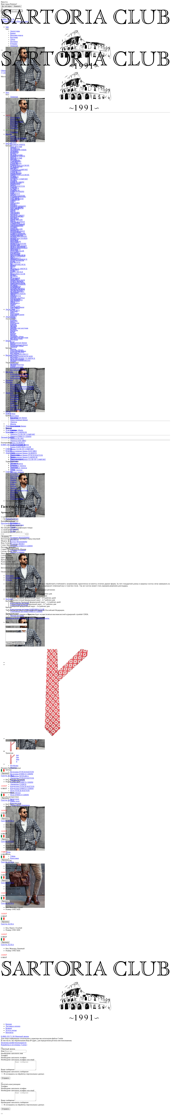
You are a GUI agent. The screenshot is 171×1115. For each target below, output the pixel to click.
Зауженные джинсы (18, 466)
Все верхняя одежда (18, 370)
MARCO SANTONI (18, 234)
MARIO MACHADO (18, 236)
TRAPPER (14, 293)
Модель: (4, 541)
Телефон (4, 1055)
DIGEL (13, 176)
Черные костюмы (17, 616)
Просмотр (5, 773)
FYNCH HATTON (17, 186)
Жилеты (13, 407)
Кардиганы (14, 399)
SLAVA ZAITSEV (17, 282)
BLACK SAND (16, 155)
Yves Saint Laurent (17, 307)
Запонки (13, 326)
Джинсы (13, 422)
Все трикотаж (15, 409)
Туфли (12, 856)
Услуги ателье (11, 430)
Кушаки (13, 320)
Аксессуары (15, 31)
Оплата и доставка (13, 578)
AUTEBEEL (15, 149)
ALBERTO (14, 140)
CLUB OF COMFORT (19, 179)
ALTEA (13, 142)
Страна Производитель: (10, 549)
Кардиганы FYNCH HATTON (22, 786)
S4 (11, 268)
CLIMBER (14, 167)
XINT (12, 305)
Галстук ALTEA (7, 776)
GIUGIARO (15, 203)
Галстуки (14, 311)
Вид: (3, 543)
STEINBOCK (15, 286)
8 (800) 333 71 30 (8, 445)
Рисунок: (5, 547)
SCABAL (14, 276)
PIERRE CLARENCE (18, 259)
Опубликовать (19, 643)
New (7, 130)
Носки (12, 334)
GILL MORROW (17, 199)
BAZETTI (14, 153)
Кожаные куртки (17, 368)
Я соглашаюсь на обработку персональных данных (23, 1074)
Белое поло (14, 799)
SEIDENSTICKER (17, 280)
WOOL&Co (15, 303)
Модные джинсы (17, 472)
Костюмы (14, 37)
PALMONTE (15, 262)
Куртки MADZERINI (18, 542)
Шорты (13, 424)
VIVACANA (15, 299)
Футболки (14, 766)
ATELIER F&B (16, 147)
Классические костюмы (19, 374)
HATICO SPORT (16, 207)
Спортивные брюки (18, 351)
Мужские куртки (17, 359)
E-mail (8, 627)
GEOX (13, 195)
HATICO (13, 205)
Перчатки (14, 330)
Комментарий (11, 631)
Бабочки (13, 316)
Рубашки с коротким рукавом (22, 389)
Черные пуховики (17, 552)
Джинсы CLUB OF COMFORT (22, 434)
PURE (12, 261)
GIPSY (13, 201)
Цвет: (3, 558)
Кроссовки (14, 858)
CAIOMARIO (15, 161)
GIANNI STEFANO (18, 197)
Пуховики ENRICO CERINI (21, 546)
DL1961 (13, 180)
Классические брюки (18, 418)
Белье (12, 332)
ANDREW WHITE (17, 145)
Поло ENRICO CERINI (19, 795)
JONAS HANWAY (17, 222)
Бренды (9, 134)
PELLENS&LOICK (18, 264)
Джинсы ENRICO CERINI (20, 436)
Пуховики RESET (17, 544)
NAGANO (14, 243)
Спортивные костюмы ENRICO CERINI (26, 611)
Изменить (17, 6)
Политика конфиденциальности (13, 1043)
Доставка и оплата (13, 426)
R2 (11, 263)
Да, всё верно (7, 6)
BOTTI (13, 157)
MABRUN (14, 230)
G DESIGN (14, 188)
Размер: (4, 562)
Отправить (5, 1078)
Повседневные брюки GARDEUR (23, 457)
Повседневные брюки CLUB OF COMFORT (28, 459)
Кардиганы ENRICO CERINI (22, 788)
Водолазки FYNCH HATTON (22, 772)
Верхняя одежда (16, 35)
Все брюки (14, 353)
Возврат (9, 428)
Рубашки (13, 44)
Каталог (9, 1024)
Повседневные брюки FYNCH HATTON (26, 455)
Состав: (4, 551)
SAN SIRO (14, 270)
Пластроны (14, 313)
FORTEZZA (15, 184)
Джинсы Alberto (16, 430)
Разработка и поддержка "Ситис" (14, 1045)
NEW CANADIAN (17, 247)
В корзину (5, 536)
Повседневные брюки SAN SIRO (23, 451)
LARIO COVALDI (17, 224)
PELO (12, 257)
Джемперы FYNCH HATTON (22, 778)
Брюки (13, 33)
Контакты (9, 432)
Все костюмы (15, 378)
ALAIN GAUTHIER (18, 138)
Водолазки (14, 395)
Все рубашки (15, 391)
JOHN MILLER (16, 220)
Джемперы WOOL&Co (19, 776)
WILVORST (15, 301)
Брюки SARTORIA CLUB (20, 447)
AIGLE (13, 136)
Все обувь (14, 418)
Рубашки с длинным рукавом (22, 387)
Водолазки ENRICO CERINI (21, 774)
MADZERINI (15, 232)
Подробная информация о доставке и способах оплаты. (28, 618)
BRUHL (13, 159)
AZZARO (14, 151)
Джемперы (14, 397)
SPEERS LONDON (18, 284)
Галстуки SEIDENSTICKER (21, 356)
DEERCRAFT (15, 174)
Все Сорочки (15, 384)
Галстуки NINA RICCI (19, 354)
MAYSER (14, 240)
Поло (12, 403)
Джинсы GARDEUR (18, 432)
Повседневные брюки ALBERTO (23, 453)
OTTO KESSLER (17, 251)
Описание (10, 576)
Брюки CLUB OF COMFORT (22, 449)
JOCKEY (14, 218)
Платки (13, 324)
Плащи (13, 361)
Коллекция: (5, 564)
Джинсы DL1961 (17, 439)
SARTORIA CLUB (17, 274)
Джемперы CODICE (18, 784)
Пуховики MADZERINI (19, 537)
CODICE (13, 172)
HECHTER (14, 209)
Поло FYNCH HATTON (20, 791)
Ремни (12, 322)
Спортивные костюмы (19, 376)
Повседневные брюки (19, 420)
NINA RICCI (15, 249)
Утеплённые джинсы (18, 468)
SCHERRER (15, 278)
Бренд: (4, 560)
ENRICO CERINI (17, 182)
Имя (7, 622)
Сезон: (4, 545)
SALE (8, 115)
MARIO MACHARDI (18, 238)
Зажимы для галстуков (19, 328)
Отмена (9, 643)
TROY (12, 295)
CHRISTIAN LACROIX (19, 165)
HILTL (13, 211)
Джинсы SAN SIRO (18, 441)
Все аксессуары (16, 339)
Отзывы (9, 580)
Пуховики (14, 364)
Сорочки (13, 401)
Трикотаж (14, 46)
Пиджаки (14, 42)
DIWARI (13, 178)
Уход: (3, 553)
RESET (13, 266)
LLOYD (13, 228)
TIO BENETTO (16, 291)
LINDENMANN (16, 226)
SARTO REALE (16, 272)
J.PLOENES (15, 213)
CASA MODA (16, 163)
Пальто (13, 366)
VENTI (13, 297)
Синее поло (15, 801)
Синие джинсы (16, 470)
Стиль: (4, 555)
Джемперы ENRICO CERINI (21, 782)
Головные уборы (16, 336)
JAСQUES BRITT (17, 215)
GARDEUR (15, 190)
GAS (12, 193)
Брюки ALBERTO (17, 443)
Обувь (12, 39)
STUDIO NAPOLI (17, 288)
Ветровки (14, 357)
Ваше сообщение (7, 1070)
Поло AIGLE (15, 793)
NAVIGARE (15, 245)
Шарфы (13, 318)
